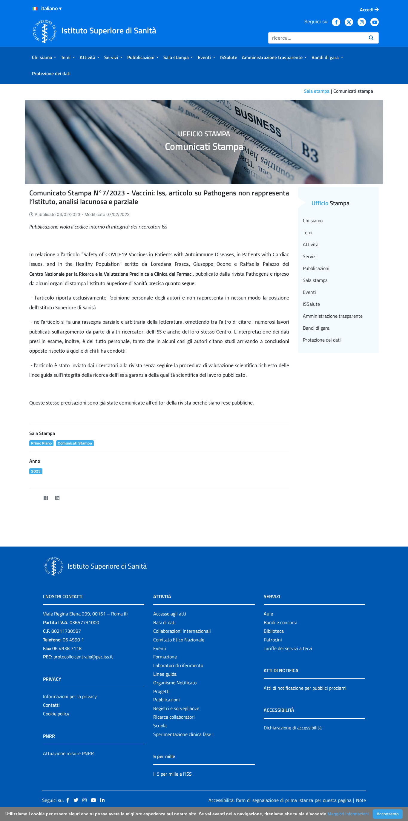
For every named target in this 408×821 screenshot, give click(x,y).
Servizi (310, 256)
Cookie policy (56, 713)
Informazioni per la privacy (70, 696)
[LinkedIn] (57, 497)
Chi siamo (313, 220)
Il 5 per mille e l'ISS (172, 773)
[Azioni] (35, 8)
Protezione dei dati (322, 339)
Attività (310, 244)
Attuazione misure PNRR (68, 753)
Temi (307, 232)
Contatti (51, 705)
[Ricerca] (371, 38)
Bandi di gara (316, 327)
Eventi (309, 292)
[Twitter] (34, 497)
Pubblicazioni (316, 268)
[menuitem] (44, 57)
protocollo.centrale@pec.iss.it (83, 656)
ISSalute (311, 304)
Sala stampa (316, 91)
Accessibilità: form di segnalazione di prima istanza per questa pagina (280, 800)
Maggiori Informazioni (348, 813)
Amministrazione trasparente (333, 316)
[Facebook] (45, 497)
